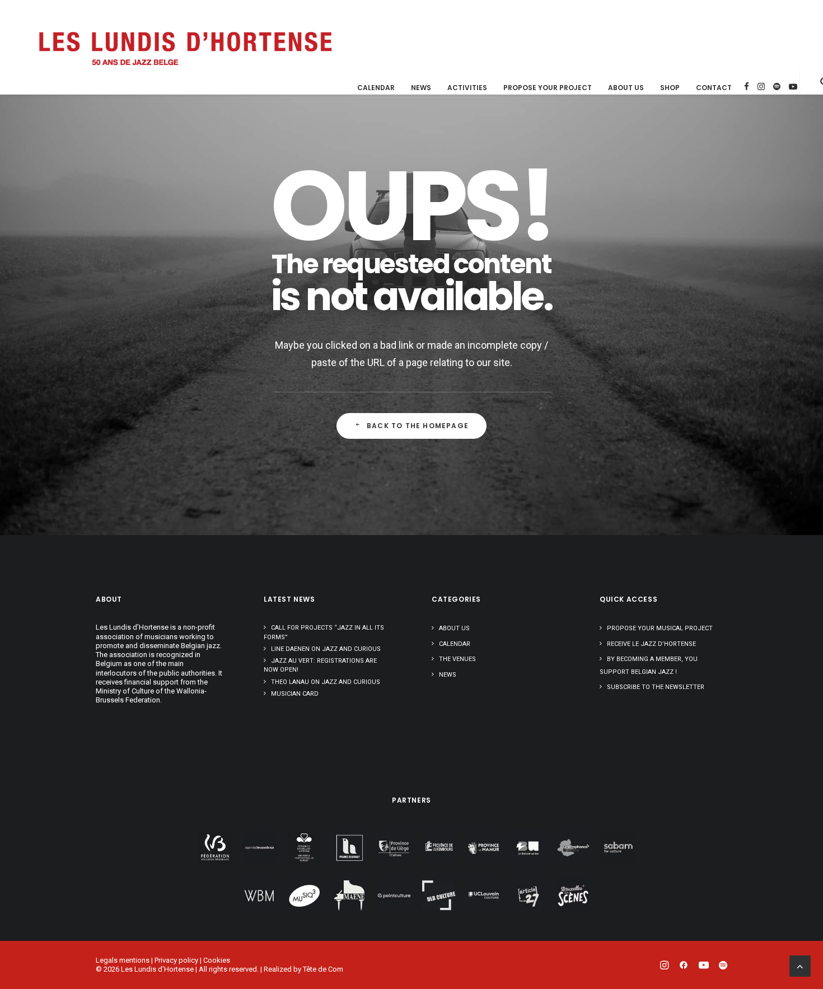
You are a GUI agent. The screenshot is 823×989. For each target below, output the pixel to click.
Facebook (746, 86)
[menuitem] (375, 88)
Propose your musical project (660, 628)
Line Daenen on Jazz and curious (326, 649)
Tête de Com (323, 969)
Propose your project (547, 88)
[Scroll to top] (800, 965)
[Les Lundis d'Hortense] (184, 47)
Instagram (761, 86)
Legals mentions (122, 960)
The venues (457, 659)
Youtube (793, 86)
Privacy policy (176, 960)
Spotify (776, 86)
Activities (467, 88)
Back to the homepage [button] (418, 425)
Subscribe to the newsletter (655, 687)
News (421, 88)
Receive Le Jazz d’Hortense (651, 644)
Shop (670, 88)
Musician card (295, 693)
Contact (714, 88)
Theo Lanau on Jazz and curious (325, 682)
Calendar (376, 88)
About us (626, 88)
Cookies (216, 960)
